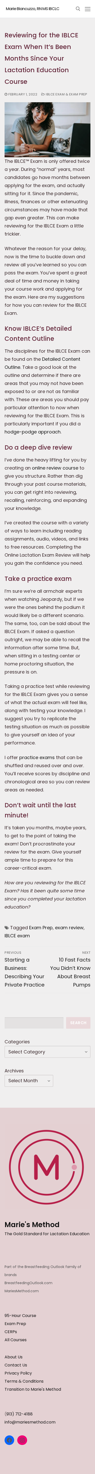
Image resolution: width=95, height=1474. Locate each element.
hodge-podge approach (33, 432)
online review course (55, 468)
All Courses (16, 1340)
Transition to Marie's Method (33, 1389)
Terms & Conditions (24, 1381)
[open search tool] (78, 9)
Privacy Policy (18, 1373)
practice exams (37, 757)
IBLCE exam (17, 936)
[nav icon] (87, 9)
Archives (14, 1071)
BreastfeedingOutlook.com (28, 1282)
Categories (17, 1042)
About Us (14, 1357)
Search (78, 1022)
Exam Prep (41, 927)
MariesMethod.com (22, 1291)
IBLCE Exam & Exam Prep (66, 94)
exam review (69, 927)
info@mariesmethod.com (30, 1422)
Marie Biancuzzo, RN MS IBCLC (32, 8)
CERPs (11, 1332)
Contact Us (16, 1365)
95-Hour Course (20, 1315)
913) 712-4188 (19, 1414)
